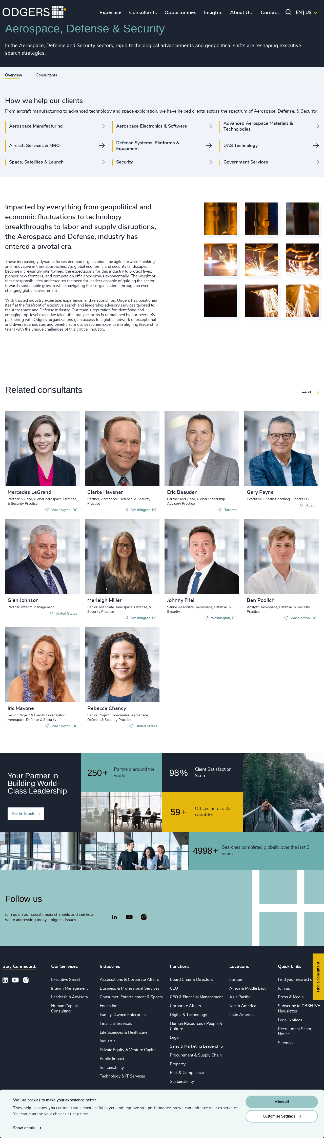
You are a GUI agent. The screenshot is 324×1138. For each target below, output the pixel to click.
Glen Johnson (23, 600)
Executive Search (66, 980)
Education (108, 1006)
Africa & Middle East (247, 988)
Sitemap (285, 1043)
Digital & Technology (188, 1015)
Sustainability (112, 1068)
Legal (174, 1037)
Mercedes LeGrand (29, 492)
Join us (284, 988)
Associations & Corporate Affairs (129, 980)
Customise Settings (279, 1116)
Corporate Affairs (185, 1006)
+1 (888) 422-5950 (33, 454)
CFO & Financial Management (196, 997)
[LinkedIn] (114, 918)
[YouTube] (129, 917)
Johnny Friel (180, 600)
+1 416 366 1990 (191, 454)
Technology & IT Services (122, 1076)
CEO (174, 988)
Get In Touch (22, 814)
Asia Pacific (239, 997)
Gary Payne (260, 492)
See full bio (57, 473)
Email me (23, 462)
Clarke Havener (105, 492)
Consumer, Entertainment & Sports (131, 997)
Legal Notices (290, 1020)
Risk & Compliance (187, 1073)
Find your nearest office (299, 980)
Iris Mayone (21, 708)
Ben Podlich (261, 600)
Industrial (108, 1041)
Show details (24, 1128)
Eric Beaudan (182, 492)
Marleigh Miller (104, 600)
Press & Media (290, 997)
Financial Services (116, 1024)
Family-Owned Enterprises (124, 1015)
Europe (235, 980)
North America (242, 1006)
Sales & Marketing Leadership (196, 1046)
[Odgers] (34, 12)
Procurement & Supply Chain (196, 1055)
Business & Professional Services (129, 988)
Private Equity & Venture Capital (128, 1050)
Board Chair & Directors (191, 980)
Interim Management (69, 988)
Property (178, 1064)
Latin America (241, 1015)
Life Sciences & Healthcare (123, 1032)
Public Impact (112, 1059)
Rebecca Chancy (106, 708)
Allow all (282, 1102)
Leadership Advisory (69, 997)
